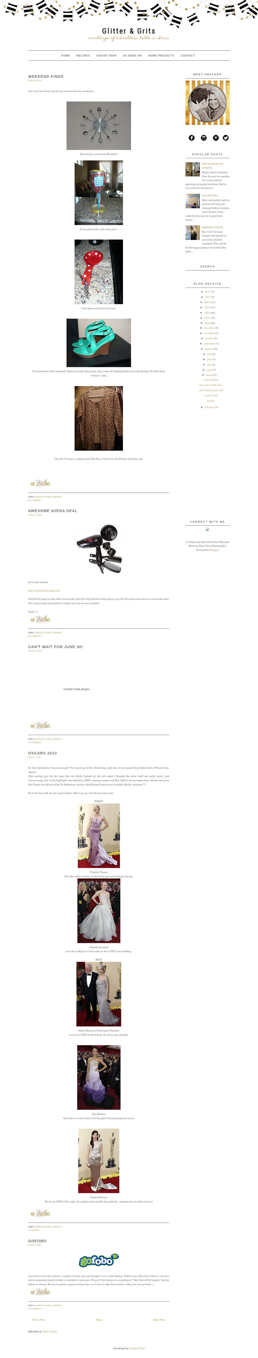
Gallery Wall (210, 195)
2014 (207, 302)
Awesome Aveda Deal (52, 511)
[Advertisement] (205, 440)
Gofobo (37, 1241)
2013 (207, 307)
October (209, 338)
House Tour (107, 55)
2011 (207, 318)
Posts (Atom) (50, 1331)
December (209, 328)
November (209, 333)
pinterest (57, 496)
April (209, 370)
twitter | (49, 496)
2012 (207, 312)
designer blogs (137, 1348)
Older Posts (159, 1319)
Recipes (84, 55)
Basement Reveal (212, 227)
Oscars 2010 (42, 753)
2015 (208, 297)
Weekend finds (46, 76)
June (209, 359)
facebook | (40, 496)
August (208, 349)
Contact (188, 55)
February (209, 407)
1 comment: (34, 1229)
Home (66, 55)
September (209, 343)
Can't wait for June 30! (55, 647)
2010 (207, 323)
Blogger (214, 550)
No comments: (35, 500)
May (209, 364)
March (209, 375)
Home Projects (161, 55)
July (209, 354)
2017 (208, 291)
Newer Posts (38, 1319)
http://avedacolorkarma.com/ (44, 590)
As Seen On (133, 55)
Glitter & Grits (129, 31)
